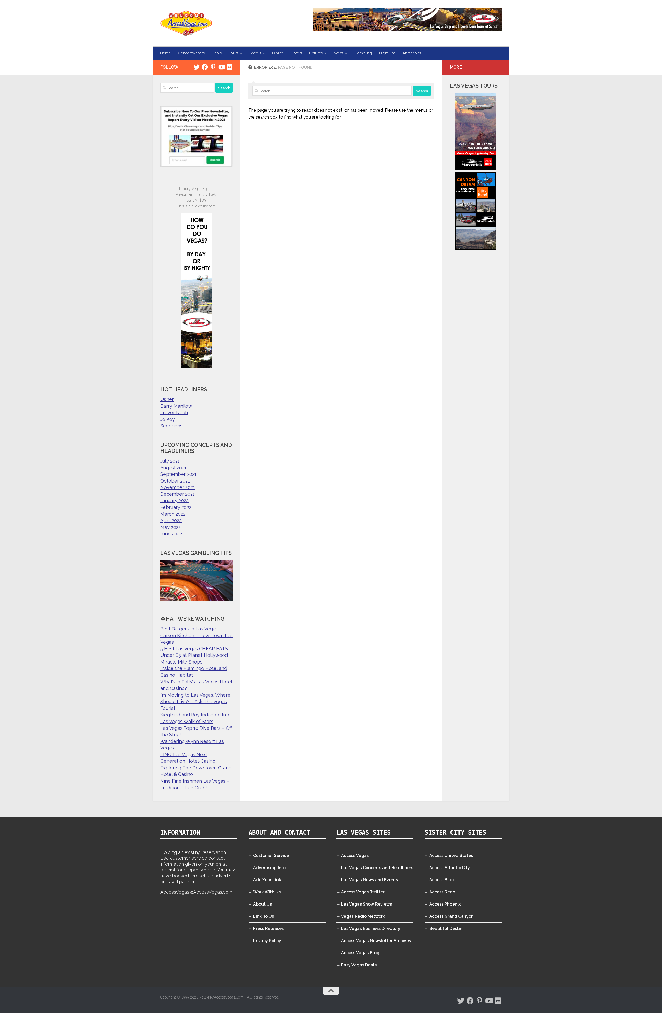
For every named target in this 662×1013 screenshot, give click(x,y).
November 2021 (177, 487)
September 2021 (178, 474)
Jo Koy (167, 419)
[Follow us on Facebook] (205, 67)
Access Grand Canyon (451, 916)
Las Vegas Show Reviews (366, 904)
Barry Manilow (176, 406)
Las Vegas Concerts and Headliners (377, 867)
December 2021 (177, 494)
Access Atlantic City (449, 867)
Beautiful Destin (445, 928)
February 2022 (175, 507)
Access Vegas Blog (360, 952)
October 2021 (175, 481)
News (338, 53)
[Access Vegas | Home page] (186, 23)
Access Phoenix (445, 904)
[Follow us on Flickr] (230, 67)
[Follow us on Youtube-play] (221, 67)
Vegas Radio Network (363, 916)
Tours (233, 53)
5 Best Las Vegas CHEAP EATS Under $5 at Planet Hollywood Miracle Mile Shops (194, 655)
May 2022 (170, 527)
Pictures (316, 53)
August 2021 (173, 467)
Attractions (412, 53)
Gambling (363, 53)
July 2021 (170, 461)
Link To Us (263, 916)
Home (165, 53)
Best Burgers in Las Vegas (189, 628)
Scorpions (171, 425)
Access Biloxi (442, 879)
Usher (167, 399)
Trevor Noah (174, 412)
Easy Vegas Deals (359, 965)
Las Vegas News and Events (369, 879)
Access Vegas (355, 855)
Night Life (387, 53)
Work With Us (267, 892)
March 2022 (172, 514)
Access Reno (442, 892)
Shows (255, 53)
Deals (217, 53)
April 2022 (171, 520)
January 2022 (174, 500)
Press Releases (268, 928)
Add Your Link (267, 879)
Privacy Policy (267, 940)
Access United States (451, 855)
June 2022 (171, 533)
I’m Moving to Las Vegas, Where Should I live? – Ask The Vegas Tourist (195, 701)
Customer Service (271, 855)
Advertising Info (269, 867)
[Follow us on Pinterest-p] (213, 67)
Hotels (296, 53)
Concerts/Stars (191, 53)
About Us (262, 904)
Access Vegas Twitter (363, 892)
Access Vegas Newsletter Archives (376, 940)
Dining (277, 53)
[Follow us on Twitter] (196, 67)
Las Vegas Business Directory (370, 928)
